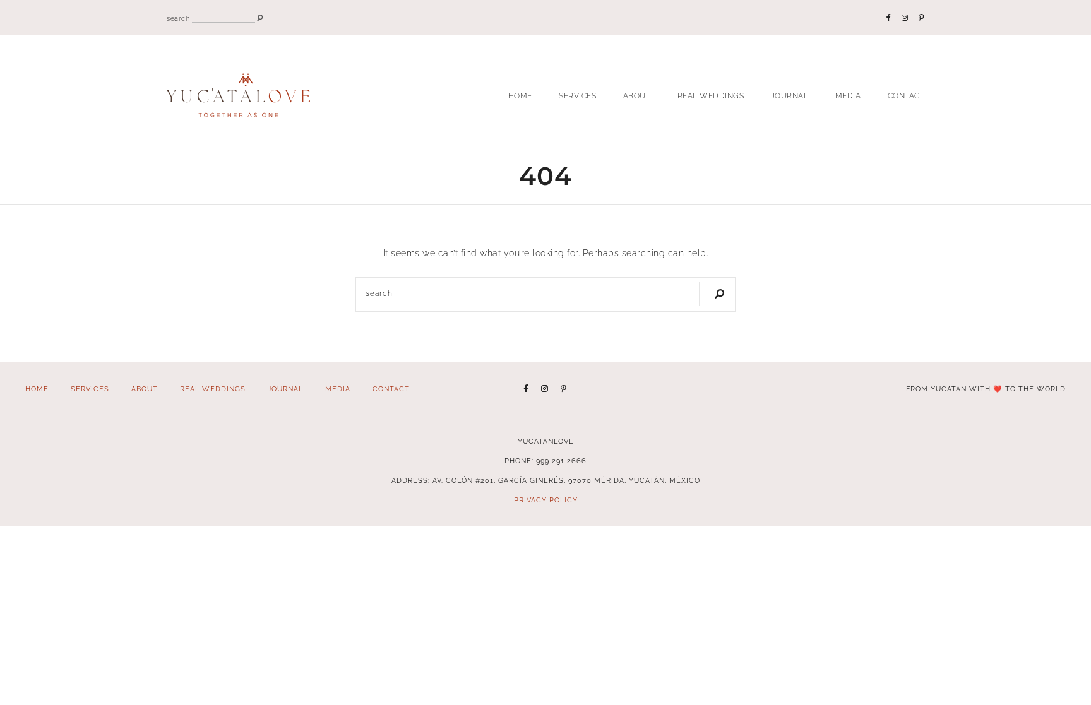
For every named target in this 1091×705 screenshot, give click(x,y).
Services (577, 96)
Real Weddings (710, 96)
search (178, 18)
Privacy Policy (546, 500)
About (637, 96)
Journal (790, 96)
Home (520, 96)
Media (848, 96)
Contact (906, 96)
